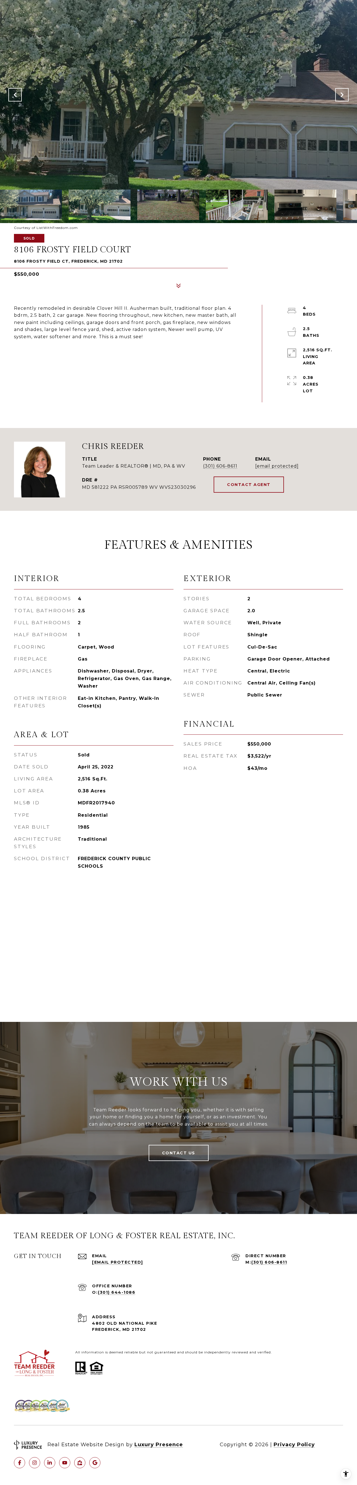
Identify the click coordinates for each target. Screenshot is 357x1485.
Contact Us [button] (178, 1152)
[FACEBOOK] (19, 1462)
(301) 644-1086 (116, 1292)
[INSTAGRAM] (34, 1462)
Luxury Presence (158, 1445)
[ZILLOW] (79, 1462)
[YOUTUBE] (64, 1462)
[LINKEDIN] (49, 1462)
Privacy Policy (294, 1445)
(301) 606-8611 (220, 466)
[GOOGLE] (94, 1462)
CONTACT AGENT (249, 484)
